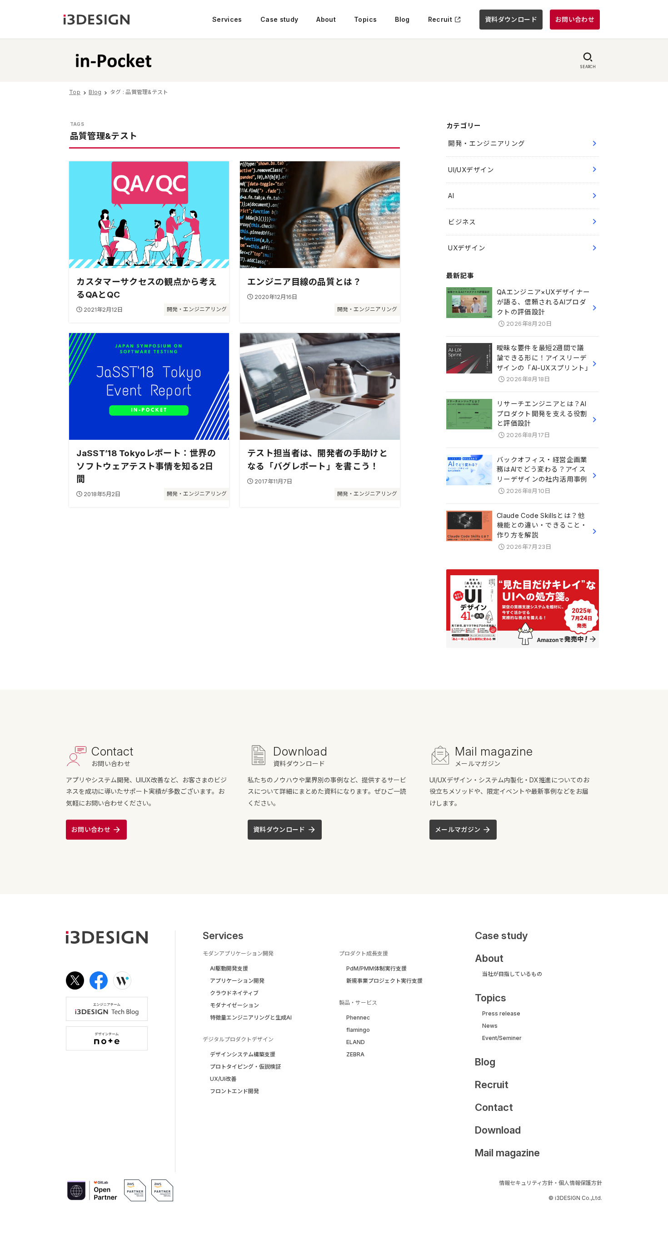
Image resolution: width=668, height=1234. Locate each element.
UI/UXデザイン (471, 170)
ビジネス (462, 222)
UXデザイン (466, 248)
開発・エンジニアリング (486, 143)
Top (74, 92)
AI (451, 195)
